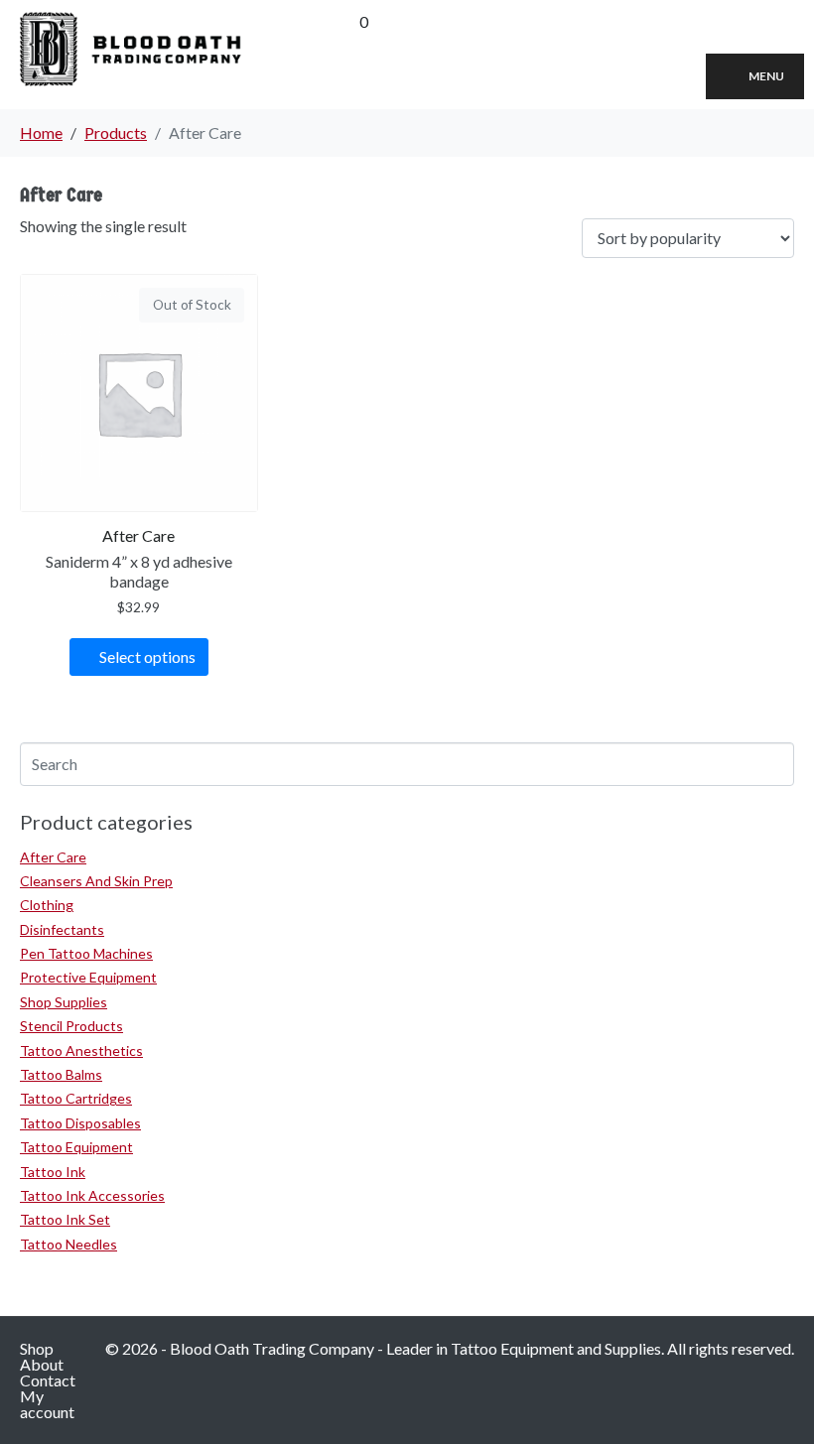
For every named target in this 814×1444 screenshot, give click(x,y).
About (42, 1364)
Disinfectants (62, 929)
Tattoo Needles (68, 1244)
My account (47, 1403)
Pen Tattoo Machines (86, 953)
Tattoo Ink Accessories (92, 1195)
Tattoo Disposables (80, 1123)
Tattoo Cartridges (76, 1098)
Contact (47, 1380)
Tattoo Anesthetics (81, 1050)
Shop (37, 1348)
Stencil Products (71, 1025)
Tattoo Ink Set (65, 1219)
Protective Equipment (88, 977)
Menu (766, 75)
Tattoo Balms (61, 1074)
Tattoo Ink (52, 1171)
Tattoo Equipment (76, 1146)
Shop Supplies (63, 1001)
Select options (147, 656)
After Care (53, 857)
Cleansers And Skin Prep (96, 880)
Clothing (46, 904)
